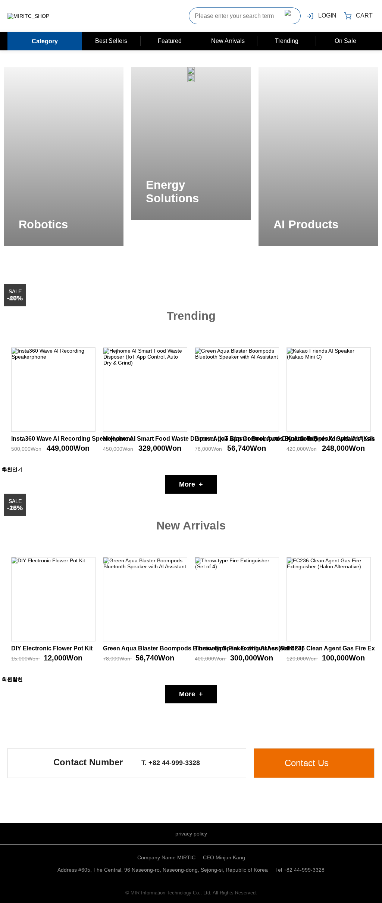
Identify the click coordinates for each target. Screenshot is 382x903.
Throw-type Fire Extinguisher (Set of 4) (249, 648)
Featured (170, 41)
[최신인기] (237, 389)
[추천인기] (53, 389)
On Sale (345, 41)
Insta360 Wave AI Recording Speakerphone (72, 438)
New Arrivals (228, 41)
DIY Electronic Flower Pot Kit (52, 648)
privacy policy (191, 834)
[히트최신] (237, 599)
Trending (286, 41)
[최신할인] (53, 599)
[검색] (289, 15)
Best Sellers (111, 41)
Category (45, 41)
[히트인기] (328, 389)
